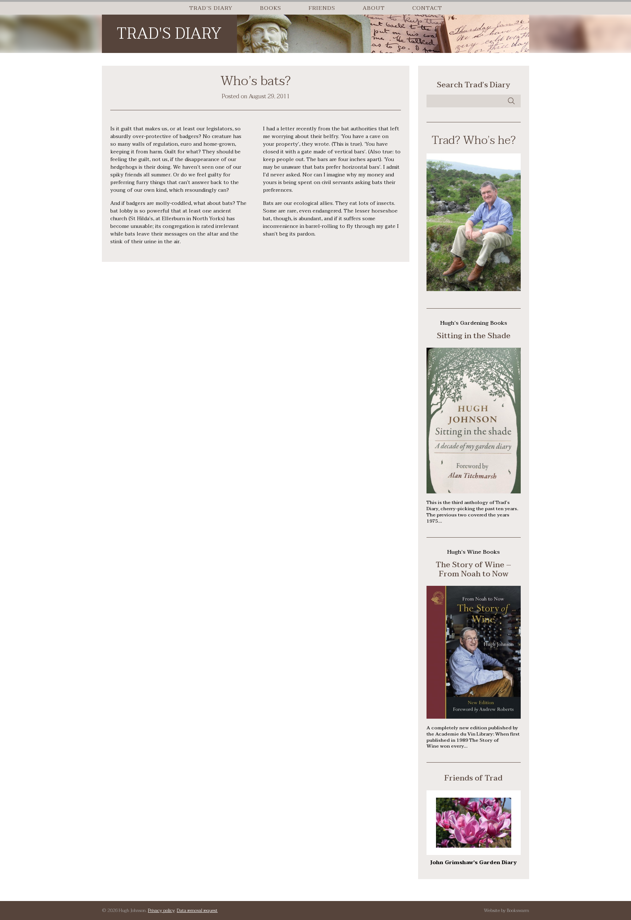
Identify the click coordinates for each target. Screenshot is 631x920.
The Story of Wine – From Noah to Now (473, 569)
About (374, 8)
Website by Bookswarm (506, 910)
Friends (322, 8)
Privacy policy (161, 910)
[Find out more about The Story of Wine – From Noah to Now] (473, 717)
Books (270, 8)
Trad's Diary (169, 33)
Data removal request (197, 910)
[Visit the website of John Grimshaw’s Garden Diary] (473, 846)
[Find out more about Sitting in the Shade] (473, 492)
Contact (427, 8)
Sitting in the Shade (473, 335)
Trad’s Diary (211, 8)
